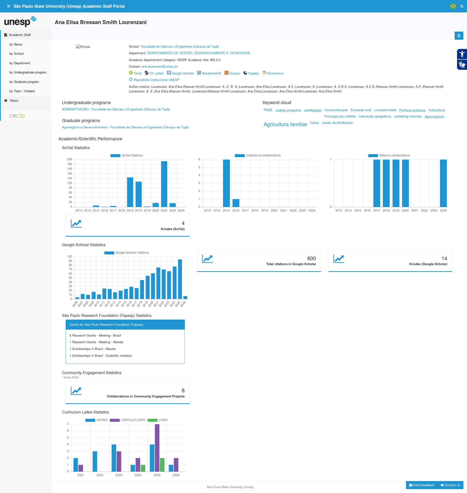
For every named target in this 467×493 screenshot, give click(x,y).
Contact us (452, 485)
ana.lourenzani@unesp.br (160, 66)
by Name (15, 44)
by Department (19, 63)
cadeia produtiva (288, 110)
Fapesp (253, 73)
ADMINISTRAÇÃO (75, 109)
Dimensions (275, 73)
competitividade (385, 110)
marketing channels (408, 116)
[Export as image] (459, 36)
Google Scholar (183, 73)
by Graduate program (24, 81)
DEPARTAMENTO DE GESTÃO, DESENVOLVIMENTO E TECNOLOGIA (198, 53)
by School (16, 53)
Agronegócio (434, 116)
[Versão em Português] (453, 6)
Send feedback (423, 485)
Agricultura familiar (285, 124)
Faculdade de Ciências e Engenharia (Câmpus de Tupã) (180, 46)
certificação (313, 110)
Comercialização (336, 110)
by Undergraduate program (28, 72)
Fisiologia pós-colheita (340, 116)
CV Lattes (157, 73)
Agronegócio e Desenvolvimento (85, 127)
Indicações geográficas (375, 116)
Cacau (314, 122)
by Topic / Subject (22, 91)
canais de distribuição (337, 122)
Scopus (234, 73)
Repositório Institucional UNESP (157, 79)
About (13, 100)
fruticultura (437, 110)
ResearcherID (212, 73)
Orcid (137, 73)
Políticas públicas (412, 110)
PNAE (268, 110)
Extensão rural (361, 110)
